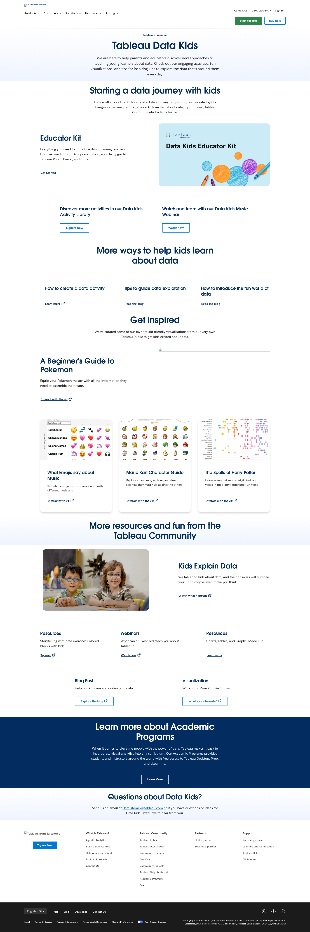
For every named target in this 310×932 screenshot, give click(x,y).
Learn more (52, 304)
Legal (27, 921)
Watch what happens (193, 596)
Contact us (240, 10)
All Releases (250, 859)
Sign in (279, 10)
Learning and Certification (258, 846)
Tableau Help (251, 853)
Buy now (275, 21)
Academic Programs (151, 878)
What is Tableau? (97, 833)
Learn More (155, 779)
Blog (66, 911)
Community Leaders (152, 853)
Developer (81, 911)
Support (248, 833)
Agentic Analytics (96, 840)
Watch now (176, 228)
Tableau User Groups (152, 846)
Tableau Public (149, 840)
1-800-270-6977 (261, 10)
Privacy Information (67, 921)
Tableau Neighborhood (154, 872)
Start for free (248, 21)
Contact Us (92, 866)
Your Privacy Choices (155, 921)
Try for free (44, 845)
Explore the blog (92, 701)
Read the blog (134, 304)
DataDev (145, 859)
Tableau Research (96, 859)
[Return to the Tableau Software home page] (39, 5)
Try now (46, 655)
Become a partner (205, 846)
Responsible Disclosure (95, 921)
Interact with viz (58, 501)
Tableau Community (153, 833)
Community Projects (152, 866)
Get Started (48, 173)
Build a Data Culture (98, 846)
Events (143, 885)
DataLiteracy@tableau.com (143, 808)
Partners (200, 833)
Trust (55, 911)
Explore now (74, 228)
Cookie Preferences (122, 921)
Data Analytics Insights (99, 853)
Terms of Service (43, 921)
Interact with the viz (54, 399)
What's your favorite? (203, 701)
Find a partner (203, 840)
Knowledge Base (252, 840)
